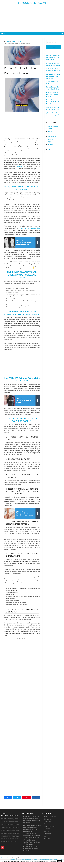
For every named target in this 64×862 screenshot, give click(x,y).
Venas (50, 149)
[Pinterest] (2, 847)
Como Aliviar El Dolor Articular (52, 82)
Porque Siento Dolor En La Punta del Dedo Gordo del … (53, 76)
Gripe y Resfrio (52, 136)
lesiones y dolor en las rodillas (30, 228)
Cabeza (50, 129)
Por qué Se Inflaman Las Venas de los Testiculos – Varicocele (31, 848)
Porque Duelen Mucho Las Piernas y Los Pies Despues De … (53, 58)
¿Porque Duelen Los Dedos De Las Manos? (53, 64)
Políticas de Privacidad (24, 859)
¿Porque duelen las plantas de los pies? (52, 114)
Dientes (50, 131)
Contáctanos (13, 859)
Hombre (50, 139)
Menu (3, 33)
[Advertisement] (32, 19)
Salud (49, 147)
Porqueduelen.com (32, 2)
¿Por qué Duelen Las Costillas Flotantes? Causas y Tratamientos (31, 842)
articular (19, 166)
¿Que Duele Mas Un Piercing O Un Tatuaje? (53, 69)
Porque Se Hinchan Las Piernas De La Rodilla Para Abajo (53, 102)
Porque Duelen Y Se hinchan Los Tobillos (52, 88)
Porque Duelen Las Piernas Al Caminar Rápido (52, 94)
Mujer (49, 142)
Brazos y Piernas (17, 42)
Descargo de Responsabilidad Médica (42, 859)
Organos (50, 144)
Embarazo (51, 134)
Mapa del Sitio (58, 859)
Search (54, 47)
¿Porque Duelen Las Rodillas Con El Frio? (52, 108)
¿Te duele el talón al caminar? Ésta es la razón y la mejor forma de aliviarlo (31, 835)
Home (8, 42)
